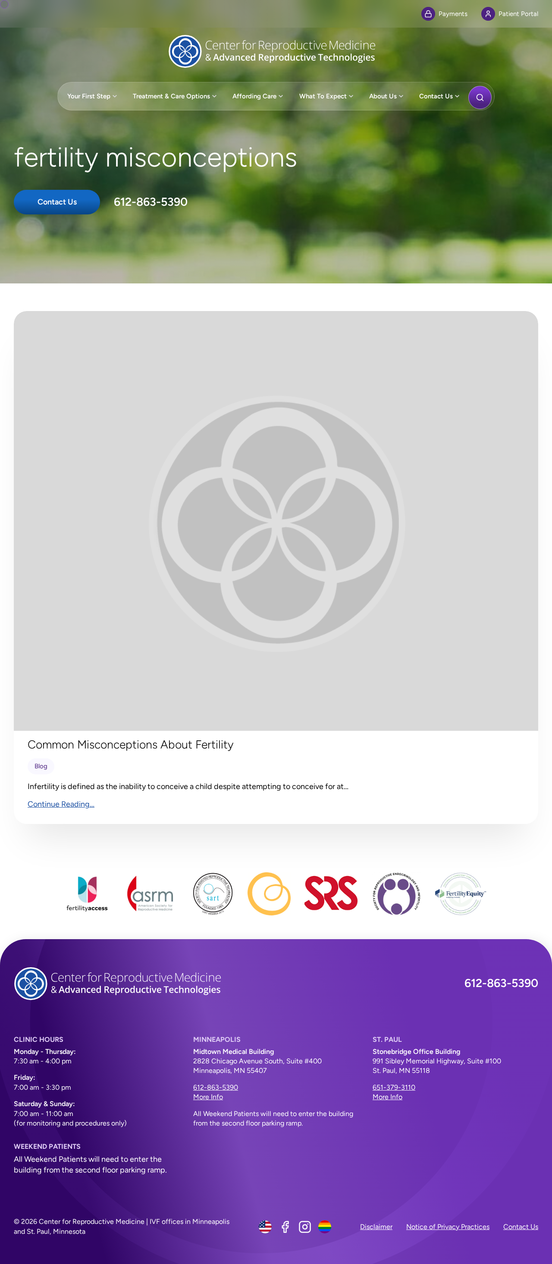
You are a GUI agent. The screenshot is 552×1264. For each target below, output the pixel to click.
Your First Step (88, 96)
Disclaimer (376, 1227)
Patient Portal (518, 14)
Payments (453, 14)
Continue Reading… (61, 804)
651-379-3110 (394, 1087)
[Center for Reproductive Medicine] (276, 51)
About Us (383, 96)
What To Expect (323, 96)
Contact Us (436, 96)
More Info (208, 1097)
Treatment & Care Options (171, 96)
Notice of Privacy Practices (447, 1227)
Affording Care (254, 96)
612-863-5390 (151, 202)
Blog (40, 766)
